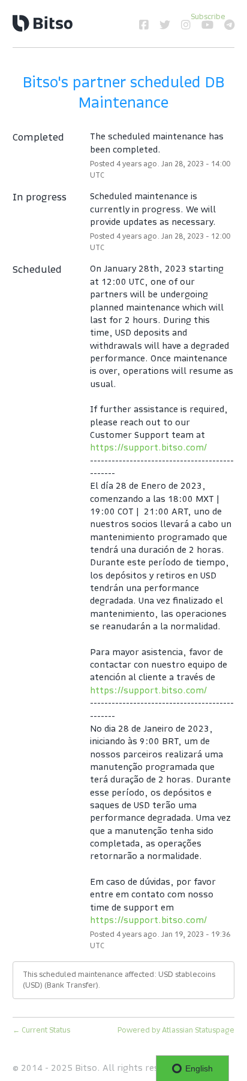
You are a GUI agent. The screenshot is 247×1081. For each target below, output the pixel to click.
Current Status (41, 1029)
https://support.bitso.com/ (148, 447)
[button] (208, 16)
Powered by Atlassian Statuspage (176, 1029)
